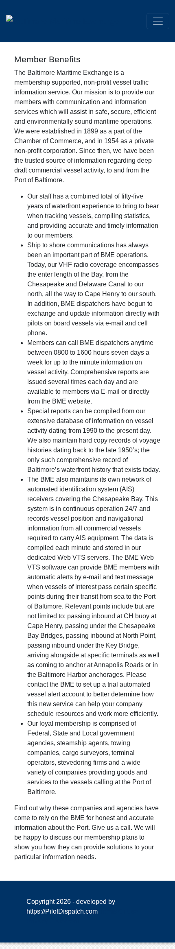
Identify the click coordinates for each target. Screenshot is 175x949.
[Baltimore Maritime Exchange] (62, 20)
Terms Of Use (118, 911)
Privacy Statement (52, 921)
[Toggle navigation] (158, 21)
